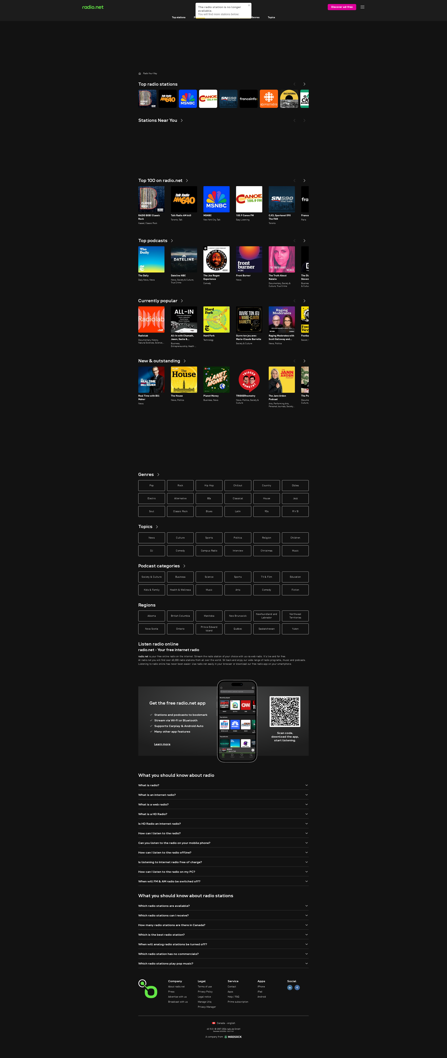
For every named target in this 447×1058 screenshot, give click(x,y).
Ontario (180, 629)
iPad (260, 992)
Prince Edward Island (209, 629)
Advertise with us (177, 997)
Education (295, 577)
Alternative (180, 498)
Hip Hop (209, 485)
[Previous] (294, 82)
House (266, 498)
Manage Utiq (204, 1002)
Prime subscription (238, 1002)
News (152, 538)
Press (171, 992)
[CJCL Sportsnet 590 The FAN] (228, 99)
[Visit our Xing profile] (297, 987)
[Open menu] (362, 7)
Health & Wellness (180, 590)
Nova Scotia (151, 629)
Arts (238, 590)
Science (209, 577)
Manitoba (209, 616)
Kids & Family (152, 590)
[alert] (223, 11)
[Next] (304, 82)
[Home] (139, 73)
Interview (238, 551)
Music (295, 551)
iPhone (261, 986)
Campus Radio (209, 551)
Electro (152, 498)
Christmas (266, 551)
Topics (271, 17)
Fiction (295, 590)
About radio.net (176, 986)
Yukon (295, 629)
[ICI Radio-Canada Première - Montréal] (269, 99)
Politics (238, 538)
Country (266, 485)
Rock (180, 485)
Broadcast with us (178, 1002)
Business (180, 577)
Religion (266, 538)
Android (262, 997)
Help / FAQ (233, 997)
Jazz (295, 498)
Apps (230, 992)
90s (267, 511)
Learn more (162, 744)
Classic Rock (180, 511)
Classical (238, 498)
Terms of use (205, 986)
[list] (223, 99)
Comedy (180, 551)
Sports (209, 538)
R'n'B (295, 511)
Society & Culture (152, 577)
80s (209, 498)
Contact (232, 986)
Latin (238, 511)
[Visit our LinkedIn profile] (289, 987)
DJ (151, 551)
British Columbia (180, 616)
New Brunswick (238, 616)
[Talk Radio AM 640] (168, 99)
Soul (151, 511)
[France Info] (249, 99)
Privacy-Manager (207, 1007)
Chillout (237, 485)
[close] (249, 5)
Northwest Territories (295, 616)
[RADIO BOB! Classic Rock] (147, 99)
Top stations (178, 17)
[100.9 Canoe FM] (208, 99)
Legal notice (204, 997)
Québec (238, 629)
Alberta (152, 616)
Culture (180, 538)
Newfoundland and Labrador (266, 616)
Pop (151, 485)
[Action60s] (289, 99)
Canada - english (225, 1023)
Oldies (295, 485)
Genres (255, 17)
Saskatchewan (267, 629)
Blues (209, 511)
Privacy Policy (205, 992)
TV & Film (266, 577)
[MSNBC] (188, 99)
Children (295, 538)
